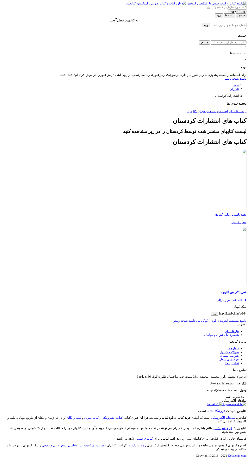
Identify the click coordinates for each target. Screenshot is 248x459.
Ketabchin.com (237, 455)
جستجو (204, 42)
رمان (143, 445)
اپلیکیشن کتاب (223, 428)
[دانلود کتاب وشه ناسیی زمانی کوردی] (227, 206)
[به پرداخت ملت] (214, 404)
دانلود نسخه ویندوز (234, 78)
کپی (215, 313)
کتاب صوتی (91, 417)
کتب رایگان (74, 417)
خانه (236, 85)
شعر (63, 445)
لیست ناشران (237, 111)
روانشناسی (75, 445)
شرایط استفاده (229, 355)
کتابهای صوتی (144, 438)
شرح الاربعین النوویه (233, 292)
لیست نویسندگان (217, 111)
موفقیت (89, 445)
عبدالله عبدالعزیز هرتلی (231, 300)
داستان (131, 445)
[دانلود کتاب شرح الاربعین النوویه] (227, 284)
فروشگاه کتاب (216, 411)
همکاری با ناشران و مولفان (221, 334)
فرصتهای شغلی (229, 359)
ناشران (234, 89)
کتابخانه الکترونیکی (222, 417)
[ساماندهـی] (234, 404)
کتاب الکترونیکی (112, 417)
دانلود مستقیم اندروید (232, 320)
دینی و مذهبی (50, 445)
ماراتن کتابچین (196, 111)
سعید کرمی (239, 222)
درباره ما (233, 348)
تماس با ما (232, 363)
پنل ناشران (232, 331)
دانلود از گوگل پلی (207, 320)
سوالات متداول (229, 352)
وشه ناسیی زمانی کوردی (230, 214)
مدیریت (101, 445)
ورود (206, 25)
